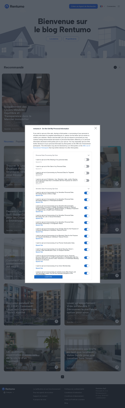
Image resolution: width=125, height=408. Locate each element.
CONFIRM (48, 277)
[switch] (86, 159)
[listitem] (62, 155)
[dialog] (62, 204)
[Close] (96, 129)
